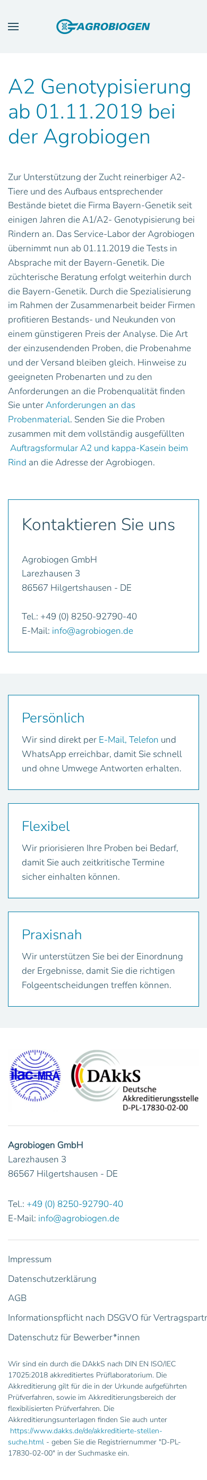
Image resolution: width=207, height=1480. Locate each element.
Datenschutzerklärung (52, 1279)
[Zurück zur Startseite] (103, 26)
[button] (13, 26)
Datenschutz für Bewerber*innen (74, 1337)
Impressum (29, 1259)
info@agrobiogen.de (92, 631)
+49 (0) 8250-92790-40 (75, 1204)
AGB (17, 1298)
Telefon (144, 740)
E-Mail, (113, 740)
